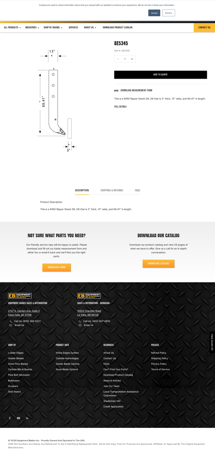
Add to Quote (160, 75)
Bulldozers (13, 380)
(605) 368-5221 (32, 321)
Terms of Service (160, 369)
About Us (89, 27)
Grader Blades (16, 358)
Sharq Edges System (67, 352)
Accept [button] (154, 12)
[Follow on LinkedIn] (27, 418)
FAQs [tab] (137, 190)
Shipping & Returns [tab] (112, 190)
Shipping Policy (159, 358)
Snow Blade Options (67, 369)
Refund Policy (158, 352)
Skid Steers (14, 391)
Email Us (19, 325)
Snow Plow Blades (18, 363)
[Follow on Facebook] (9, 418)
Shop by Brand (52, 27)
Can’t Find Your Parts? (115, 369)
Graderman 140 (111, 401)
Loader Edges (15, 352)
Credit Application (113, 406)
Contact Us (204, 27)
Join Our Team (111, 386)
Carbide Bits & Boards (20, 369)
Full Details (120, 107)
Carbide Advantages (67, 358)
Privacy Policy (159, 363)
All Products (11, 27)
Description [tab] (82, 190)
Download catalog (158, 263)
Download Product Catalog (118, 27)
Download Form (57, 267)
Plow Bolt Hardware (19, 374)
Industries (31, 27)
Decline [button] (168, 12)
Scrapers (13, 386)
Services (73, 27)
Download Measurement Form (136, 91)
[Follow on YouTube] (18, 418)
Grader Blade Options (67, 363)
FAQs (106, 363)
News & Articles (112, 380)
